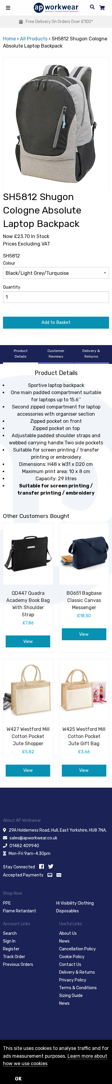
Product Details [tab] (20, 354)
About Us (68, 933)
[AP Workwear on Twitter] (50, 866)
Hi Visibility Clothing (75, 903)
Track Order (14, 956)
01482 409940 (24, 845)
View (28, 641)
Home (9, 39)
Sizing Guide (71, 995)
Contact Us (70, 964)
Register (11, 949)
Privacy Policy (72, 980)
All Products (33, 39)
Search (10, 933)
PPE (7, 903)
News (64, 941)
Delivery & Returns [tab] (91, 354)
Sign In (9, 941)
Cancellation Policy (77, 949)
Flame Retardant (19, 911)
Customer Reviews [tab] (56, 354)
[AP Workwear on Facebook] (41, 866)
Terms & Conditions (78, 987)
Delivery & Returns (77, 972)
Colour (9, 263)
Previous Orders (18, 964)
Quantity (11, 287)
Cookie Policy (72, 956)
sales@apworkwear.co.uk (33, 838)
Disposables (67, 911)
